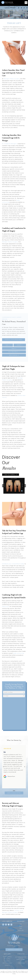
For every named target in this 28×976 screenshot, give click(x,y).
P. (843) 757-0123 (21, 962)
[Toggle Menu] (26, 2)
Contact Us (7, 965)
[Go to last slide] (3, 485)
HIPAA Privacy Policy (7, 963)
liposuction (5, 606)
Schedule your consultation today (13, 563)
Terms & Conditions (7, 956)
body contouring (18, 653)
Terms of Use (18, 972)
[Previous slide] (3, 766)
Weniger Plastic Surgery (12, 78)
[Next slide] (25, 485)
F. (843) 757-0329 (21, 963)
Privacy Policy (7, 958)
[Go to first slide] (25, 766)
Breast (20, 926)
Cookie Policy (7, 960)
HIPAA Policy (24, 972)
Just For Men (21, 930)
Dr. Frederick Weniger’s (9, 143)
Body (21, 928)
